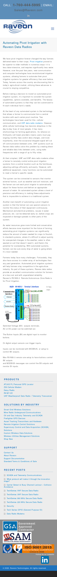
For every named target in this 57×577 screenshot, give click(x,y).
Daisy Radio (9, 390)
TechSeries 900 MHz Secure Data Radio (24, 498)
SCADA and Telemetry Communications (24, 475)
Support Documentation (14, 458)
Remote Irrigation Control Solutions (19, 424)
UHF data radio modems (32, 123)
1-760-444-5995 (26, 4)
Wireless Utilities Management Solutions (22, 436)
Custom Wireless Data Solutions (18, 433)
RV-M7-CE (8, 393)
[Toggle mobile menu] (52, 29)
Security (10, 506)
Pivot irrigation (36, 61)
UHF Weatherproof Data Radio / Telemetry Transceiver (28, 396)
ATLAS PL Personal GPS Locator (18, 384)
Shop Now (8, 439)
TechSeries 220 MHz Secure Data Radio (24, 502)
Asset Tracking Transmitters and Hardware (23, 421)
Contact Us (9, 452)
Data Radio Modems (16, 513)
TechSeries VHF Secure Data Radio (22, 490)
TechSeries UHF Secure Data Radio (22, 494)
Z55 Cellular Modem (13, 387)
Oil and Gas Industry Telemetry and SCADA (23, 415)
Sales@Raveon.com (28, 10)
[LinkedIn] (28, 15)
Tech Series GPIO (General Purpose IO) (24, 509)
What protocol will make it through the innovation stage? (27, 480)
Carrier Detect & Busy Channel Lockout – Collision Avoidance (28, 485)
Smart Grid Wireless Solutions (17, 409)
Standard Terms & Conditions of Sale (20, 461)
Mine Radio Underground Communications (22, 412)
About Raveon (10, 455)
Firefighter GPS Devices (14, 418)
